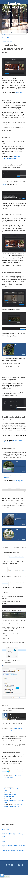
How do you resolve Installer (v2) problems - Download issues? (13, 788)
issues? (12, 796)
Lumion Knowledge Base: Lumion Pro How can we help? (14, 15)
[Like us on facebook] (19, 865)
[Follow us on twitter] (22, 865)
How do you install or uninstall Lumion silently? (13, 850)
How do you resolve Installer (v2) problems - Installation (13, 794)
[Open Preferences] (2, 875)
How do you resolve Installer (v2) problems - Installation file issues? (14, 800)
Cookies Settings (5, 876)
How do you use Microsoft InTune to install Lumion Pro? (14, 846)
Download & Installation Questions (11, 38)
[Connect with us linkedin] (9, 865)
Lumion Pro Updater (7, 41)
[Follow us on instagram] (6, 865)
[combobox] (14, 32)
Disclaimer (10, 871)
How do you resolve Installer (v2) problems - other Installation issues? (13, 806)
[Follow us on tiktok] (15, 865)
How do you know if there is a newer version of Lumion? (13, 840)
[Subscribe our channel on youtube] (12, 865)
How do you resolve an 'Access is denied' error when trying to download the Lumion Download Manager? (13, 835)
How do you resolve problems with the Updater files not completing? (13, 828)
